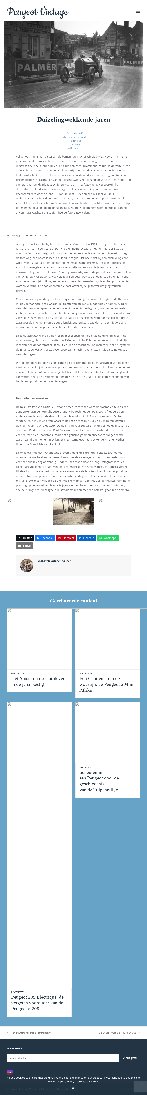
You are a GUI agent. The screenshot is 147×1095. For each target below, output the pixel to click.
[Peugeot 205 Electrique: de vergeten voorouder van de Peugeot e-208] (53, 844)
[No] (142, 1084)
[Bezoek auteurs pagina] (26, 565)
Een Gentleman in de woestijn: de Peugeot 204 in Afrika (106, 684)
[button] (138, 12)
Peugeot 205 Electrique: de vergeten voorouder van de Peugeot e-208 (37, 1002)
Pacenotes (75, 140)
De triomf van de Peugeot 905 (117, 1033)
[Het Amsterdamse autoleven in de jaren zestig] (53, 638)
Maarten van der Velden (75, 136)
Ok (73, 1087)
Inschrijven (129, 1058)
